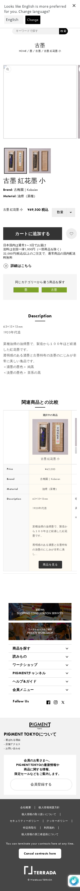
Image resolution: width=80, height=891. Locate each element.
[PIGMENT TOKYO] (40, 724)
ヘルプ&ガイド (24, 681)
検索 (63, 31)
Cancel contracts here (40, 853)
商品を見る (50, 564)
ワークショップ (25, 664)
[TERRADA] (40, 868)
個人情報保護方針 (49, 807)
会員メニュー (23, 689)
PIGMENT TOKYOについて (30, 734)
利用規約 (49, 827)
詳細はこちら (21, 265)
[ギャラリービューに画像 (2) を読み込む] (40, 161)
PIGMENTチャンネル (29, 673)
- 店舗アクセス (12, 744)
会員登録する (41, 784)
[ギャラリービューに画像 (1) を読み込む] (15, 161)
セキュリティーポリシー (25, 821)
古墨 (54, 290)
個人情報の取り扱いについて (39, 814)
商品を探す (21, 648)
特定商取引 (30, 827)
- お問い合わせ (12, 748)
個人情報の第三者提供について (40, 834)
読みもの (20, 656)
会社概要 (26, 807)
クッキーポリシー (57, 821)
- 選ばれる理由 (12, 739)
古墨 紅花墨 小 (50, 459)
